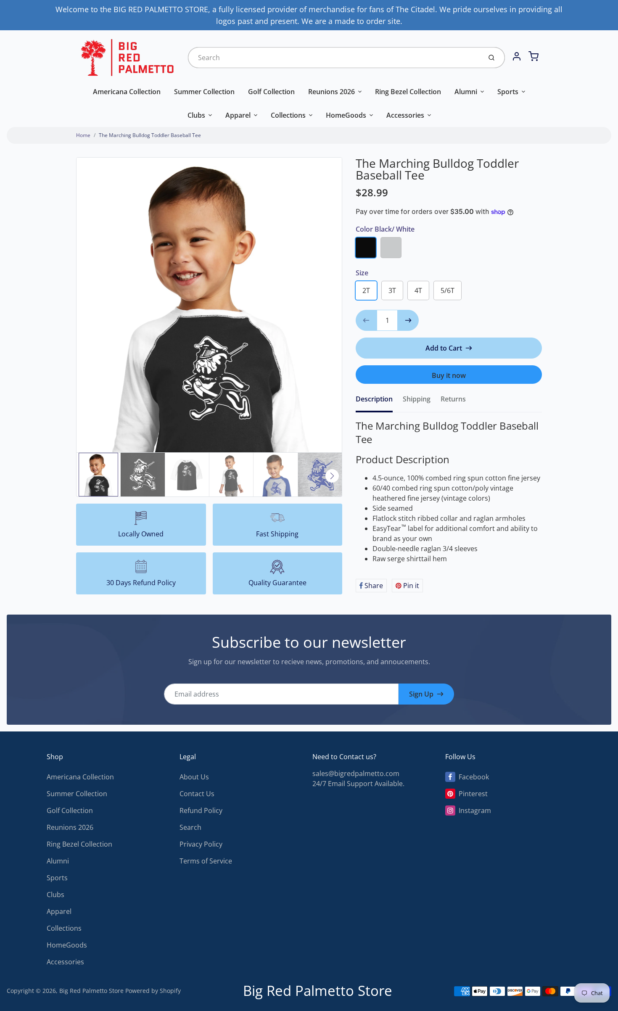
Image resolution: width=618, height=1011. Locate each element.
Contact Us (197, 793)
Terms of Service (206, 861)
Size (362, 272)
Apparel (238, 115)
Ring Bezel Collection (408, 91)
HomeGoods (346, 115)
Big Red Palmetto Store (91, 991)
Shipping (416, 399)
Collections (288, 115)
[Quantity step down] (366, 320)
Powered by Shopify (153, 991)
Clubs (196, 115)
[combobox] (334, 57)
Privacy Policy (201, 844)
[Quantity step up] (408, 320)
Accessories (405, 115)
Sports (507, 91)
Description (374, 399)
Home (83, 135)
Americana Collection (127, 91)
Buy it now (449, 375)
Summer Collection (204, 91)
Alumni (465, 91)
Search (190, 827)
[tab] (379, 401)
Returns (453, 399)
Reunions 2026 (331, 91)
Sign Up (421, 694)
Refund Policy (201, 810)
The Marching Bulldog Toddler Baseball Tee (150, 135)
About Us (194, 776)
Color (385, 229)
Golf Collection (271, 91)
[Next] (332, 476)
